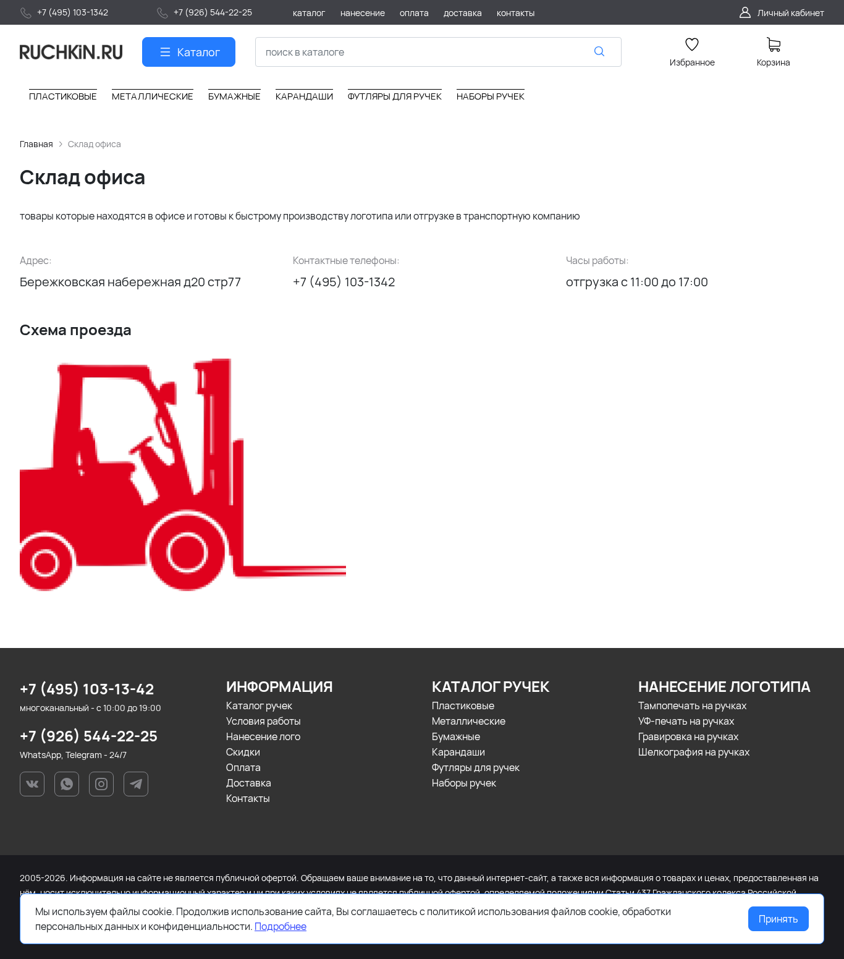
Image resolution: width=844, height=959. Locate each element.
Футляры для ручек (476, 767)
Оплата (243, 767)
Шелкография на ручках (693, 752)
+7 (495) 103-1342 (344, 281)
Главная (36, 144)
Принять (778, 919)
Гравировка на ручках (688, 736)
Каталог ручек (259, 705)
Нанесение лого (263, 736)
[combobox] (438, 52)
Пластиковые (463, 705)
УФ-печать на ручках (686, 721)
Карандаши (458, 752)
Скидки (243, 752)
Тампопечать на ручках (692, 705)
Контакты (248, 798)
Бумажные (456, 736)
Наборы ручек (464, 783)
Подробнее (280, 926)
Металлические (468, 721)
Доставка (248, 783)
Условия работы (263, 721)
